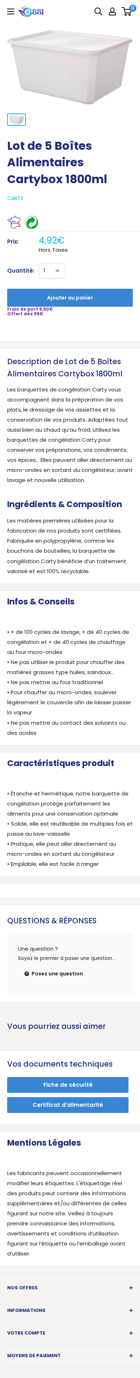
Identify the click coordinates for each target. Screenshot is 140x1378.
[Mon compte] (112, 11)
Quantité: (20, 270)
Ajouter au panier (70, 297)
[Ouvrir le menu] (10, 11)
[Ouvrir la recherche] (98, 11)
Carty (15, 198)
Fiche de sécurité (68, 1085)
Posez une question (57, 973)
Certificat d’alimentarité (68, 1105)
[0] (126, 11)
